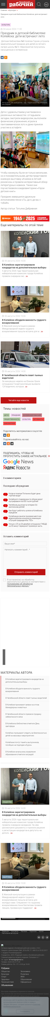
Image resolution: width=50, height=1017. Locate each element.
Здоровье (5, 979)
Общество (5, 971)
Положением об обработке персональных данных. (20, 585)
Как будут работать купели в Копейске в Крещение (25, 512)
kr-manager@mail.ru (16, 960)
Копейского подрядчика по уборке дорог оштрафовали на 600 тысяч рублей (26, 500)
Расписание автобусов (10, 933)
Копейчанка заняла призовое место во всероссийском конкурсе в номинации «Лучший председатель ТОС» (25, 518)
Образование (26, 979)
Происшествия (7, 982)
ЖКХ (22, 977)
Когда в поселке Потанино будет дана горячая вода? (24, 495)
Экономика (25, 971)
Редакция (5, 931)
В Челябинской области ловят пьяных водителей (26, 698)
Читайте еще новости (18, 400)
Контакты (14, 931)
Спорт (3, 977)
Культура (5, 974)
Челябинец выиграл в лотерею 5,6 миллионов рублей (23, 506)
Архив (41, 931)
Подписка (32, 931)
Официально (26, 982)
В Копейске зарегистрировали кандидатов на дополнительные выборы (24, 266)
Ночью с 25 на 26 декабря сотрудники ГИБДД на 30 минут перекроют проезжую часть (28, 525)
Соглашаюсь (25, 1011)
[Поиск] (39, 4)
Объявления (7, 985)
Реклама (24, 931)
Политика (25, 974)
